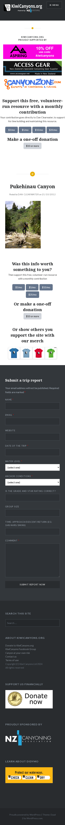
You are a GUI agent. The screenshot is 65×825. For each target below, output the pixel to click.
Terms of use (12, 660)
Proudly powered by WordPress (25, 814)
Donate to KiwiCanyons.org (19, 645)
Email (9, 415)
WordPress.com (34, 818)
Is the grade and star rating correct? (30, 491)
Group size (12, 506)
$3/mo (11, 129)
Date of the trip (16, 446)
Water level (13, 461)
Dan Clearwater (28, 194)
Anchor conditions (19, 476)
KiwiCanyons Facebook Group (20, 649)
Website (10, 430)
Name (9, 399)
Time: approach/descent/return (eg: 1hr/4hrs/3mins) (28, 523)
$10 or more (32, 145)
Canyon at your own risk (17, 653)
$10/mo (39, 129)
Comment (12, 540)
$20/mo (53, 129)
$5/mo (25, 129)
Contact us (11, 656)
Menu (55, 5)
